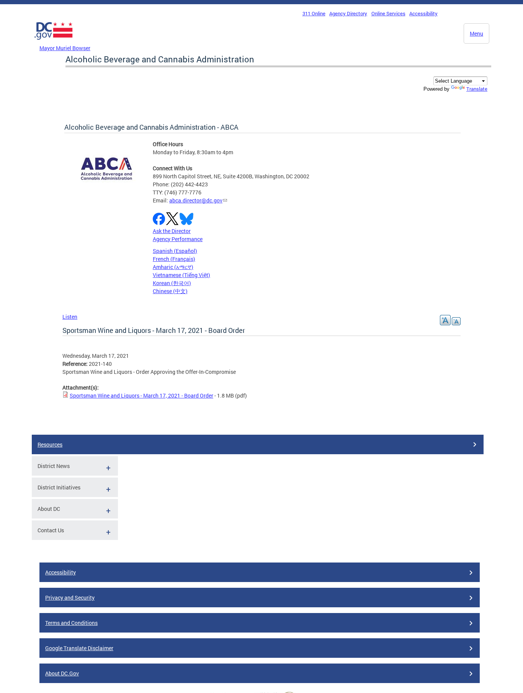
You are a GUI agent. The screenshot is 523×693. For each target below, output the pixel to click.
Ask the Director (172, 231)
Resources (50, 444)
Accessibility (423, 13)
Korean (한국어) (172, 283)
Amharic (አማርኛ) (173, 267)
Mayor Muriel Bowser (64, 48)
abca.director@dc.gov (195, 200)
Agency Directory (348, 13)
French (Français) (174, 259)
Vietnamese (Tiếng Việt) (181, 275)
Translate (476, 88)
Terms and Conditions (71, 622)
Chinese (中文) (170, 291)
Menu (476, 33)
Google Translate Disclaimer (79, 648)
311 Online (313, 13)
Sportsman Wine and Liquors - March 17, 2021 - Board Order (141, 395)
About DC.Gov (62, 673)
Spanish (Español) (175, 250)
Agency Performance (178, 239)
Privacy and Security (70, 597)
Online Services (388, 13)
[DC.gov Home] (53, 41)
